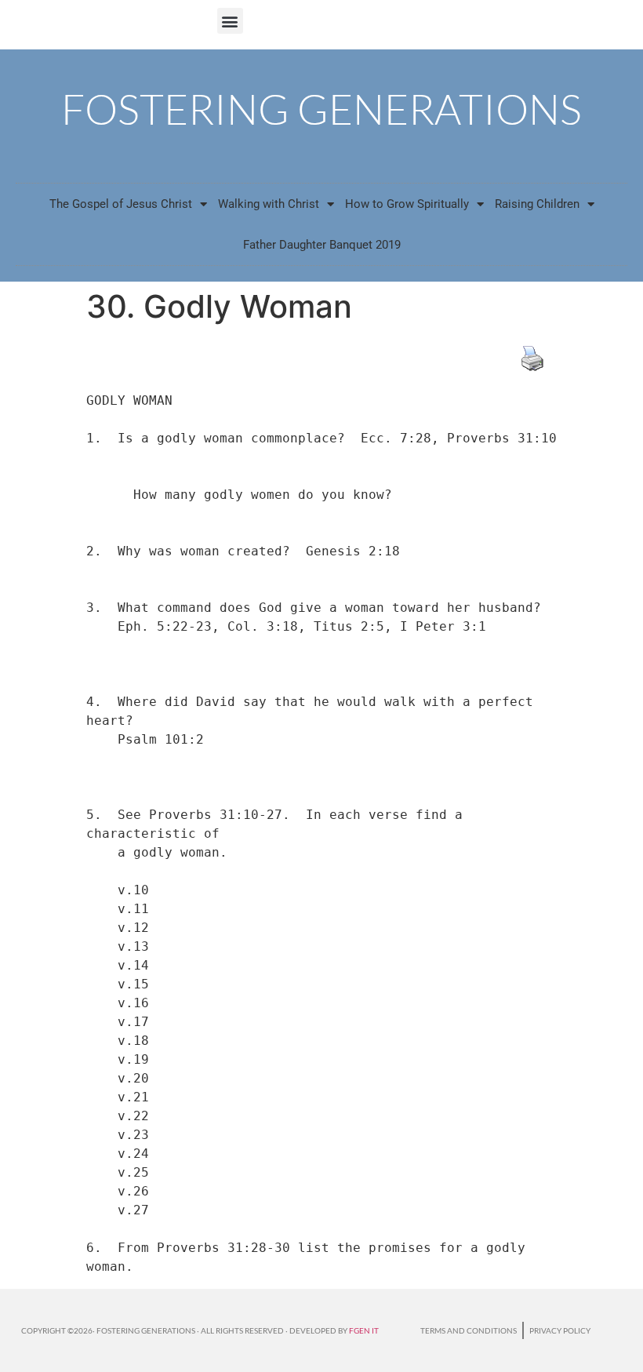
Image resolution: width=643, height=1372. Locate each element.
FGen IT (364, 1330)
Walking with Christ (268, 204)
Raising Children (537, 204)
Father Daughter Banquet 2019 (322, 245)
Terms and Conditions (468, 1330)
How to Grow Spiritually (407, 204)
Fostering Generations (321, 108)
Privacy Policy (559, 1330)
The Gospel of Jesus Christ (120, 204)
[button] (230, 21)
